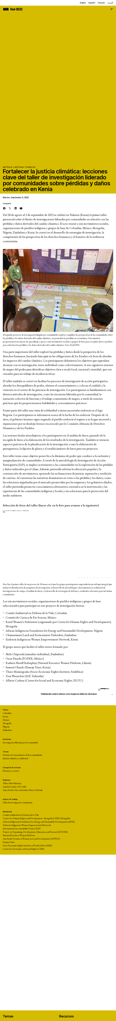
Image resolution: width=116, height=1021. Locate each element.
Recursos (66, 1016)
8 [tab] (98, 577)
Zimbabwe (7, 730)
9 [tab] (101, 577)
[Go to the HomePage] (13, 8)
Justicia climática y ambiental (15, 758)
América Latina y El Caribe (14, 786)
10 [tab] (104, 577)
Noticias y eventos (25, 167)
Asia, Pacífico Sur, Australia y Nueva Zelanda (23, 790)
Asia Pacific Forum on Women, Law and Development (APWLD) (31, 838)
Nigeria (6, 726)
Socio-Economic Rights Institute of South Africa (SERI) (27, 845)
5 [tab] (90, 577)
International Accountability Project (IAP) (21, 828)
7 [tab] (95, 577)
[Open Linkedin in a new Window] (15, 208)
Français (101, 3)
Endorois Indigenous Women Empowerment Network (27, 825)
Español (92, 3)
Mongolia (7, 723)
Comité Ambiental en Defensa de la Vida (21, 814)
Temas (8, 1016)
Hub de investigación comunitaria (17, 802)
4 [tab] (87, 577)
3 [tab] (84, 577)
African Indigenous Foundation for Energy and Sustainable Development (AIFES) (39, 821)
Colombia (7, 713)
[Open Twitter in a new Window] (9, 208)
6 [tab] (92, 577)
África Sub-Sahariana (12, 783)
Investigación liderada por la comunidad (20, 742)
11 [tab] (107, 577)
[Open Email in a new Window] (21, 208)
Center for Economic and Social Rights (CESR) (23, 848)
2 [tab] (81, 577)
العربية (110, 3)
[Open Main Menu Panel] (112, 8)
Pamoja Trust (9, 842)
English (83, 3)
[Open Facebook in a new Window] (4, 208)
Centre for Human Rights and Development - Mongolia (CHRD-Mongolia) (36, 818)
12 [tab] (109, 577)
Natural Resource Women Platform (19, 835)
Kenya (5, 716)
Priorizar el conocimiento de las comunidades (22, 754)
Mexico (6, 719)
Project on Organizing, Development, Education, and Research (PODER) (35, 831)
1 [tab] (78, 577)
